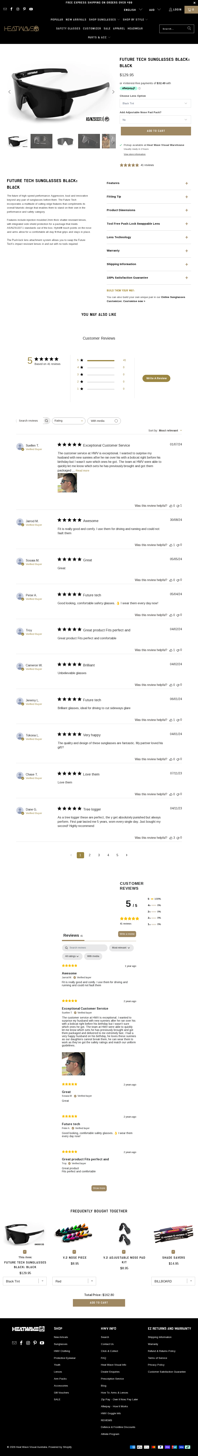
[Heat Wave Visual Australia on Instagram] (18, 9)
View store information (135, 154)
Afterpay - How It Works (114, 1406)
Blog (103, 1385)
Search (105, 1337)
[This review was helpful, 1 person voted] (171, 545)
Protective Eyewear (65, 1358)
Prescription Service (112, 1378)
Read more (82, 470)
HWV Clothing (62, 1351)
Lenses (58, 1371)
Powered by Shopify (60, 1447)
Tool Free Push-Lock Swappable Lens (133, 223)
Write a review (127, 934)
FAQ (103, 1358)
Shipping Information (121, 264)
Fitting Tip (114, 196)
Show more (99, 1188)
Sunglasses (60, 1344)
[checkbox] (93, 956)
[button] (104, 19)
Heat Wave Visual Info (113, 1364)
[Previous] (10, 92)
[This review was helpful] (171, 838)
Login (177, 9)
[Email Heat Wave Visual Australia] (5, 9)
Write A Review (156, 378)
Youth (57, 1364)
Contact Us (107, 1344)
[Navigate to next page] (127, 855)
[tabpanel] (99, 1069)
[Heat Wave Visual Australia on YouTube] (31, 9)
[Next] (113, 92)
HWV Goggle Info (111, 1413)
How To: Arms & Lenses (114, 1392)
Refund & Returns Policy (162, 1351)
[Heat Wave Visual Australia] (22, 29)
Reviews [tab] (73, 935)
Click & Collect (109, 1351)
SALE (57, 1399)
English (130, 10)
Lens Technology (119, 237)
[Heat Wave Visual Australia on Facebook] (11, 9)
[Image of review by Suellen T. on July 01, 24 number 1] (67, 482)
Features (113, 183)
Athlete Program (110, 1434)
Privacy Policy (156, 1364)
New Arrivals (61, 1337)
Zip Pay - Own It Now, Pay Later (119, 1399)
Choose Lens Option (133, 95)
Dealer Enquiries (110, 1371)
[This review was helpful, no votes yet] (171, 506)
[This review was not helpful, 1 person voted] (178, 506)
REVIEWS (106, 1420)
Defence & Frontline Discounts (118, 1427)
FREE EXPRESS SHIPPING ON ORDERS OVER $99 (99, 2)
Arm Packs (60, 1378)
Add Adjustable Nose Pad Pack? (140, 112)
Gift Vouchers (61, 1392)
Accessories (61, 1385)
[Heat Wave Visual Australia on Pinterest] (24, 9)
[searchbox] (29, 420)
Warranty (113, 250)
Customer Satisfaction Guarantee (167, 1371)
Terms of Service (157, 1358)
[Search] (189, 29)
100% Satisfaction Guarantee (127, 277)
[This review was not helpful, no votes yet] (178, 545)
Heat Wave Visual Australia (31, 1447)
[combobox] (68, 421)
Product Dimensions (121, 210)
